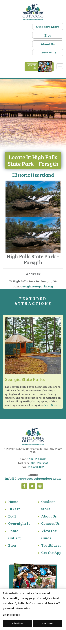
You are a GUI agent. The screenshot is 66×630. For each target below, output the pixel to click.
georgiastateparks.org (37, 286)
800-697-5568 (39, 463)
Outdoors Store (47, 26)
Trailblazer (51, 545)
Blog (47, 35)
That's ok (47, 623)
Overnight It (19, 523)
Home (13, 501)
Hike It (14, 508)
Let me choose (11, 614)
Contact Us (47, 53)
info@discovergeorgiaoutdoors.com (33, 478)
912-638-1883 (36, 467)
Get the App (51, 552)
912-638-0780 (37, 459)
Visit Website (52, 405)
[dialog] (33, 609)
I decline (17, 623)
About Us (48, 44)
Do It (12, 516)
